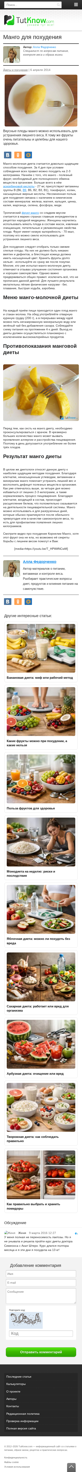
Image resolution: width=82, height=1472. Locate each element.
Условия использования (17, 1466)
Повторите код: (17, 1310)
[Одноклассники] (18, 155)
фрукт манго (30, 212)
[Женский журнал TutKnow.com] (29, 20)
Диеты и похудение (15, 70)
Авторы (11, 1398)
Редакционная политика (23, 1413)
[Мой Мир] (28, 155)
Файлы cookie (11, 1462)
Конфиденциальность (15, 1457)
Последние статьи (18, 1376)
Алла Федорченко (44, 47)
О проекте (13, 1391)
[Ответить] (74, 1233)
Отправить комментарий (41, 1352)
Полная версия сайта (21, 1428)
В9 (24, 190)
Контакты (12, 1406)
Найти (58, 4)
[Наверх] (71, 1467)
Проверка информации (22, 1421)
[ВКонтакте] (7, 155)
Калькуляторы (16, 1384)
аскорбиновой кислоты (18, 186)
